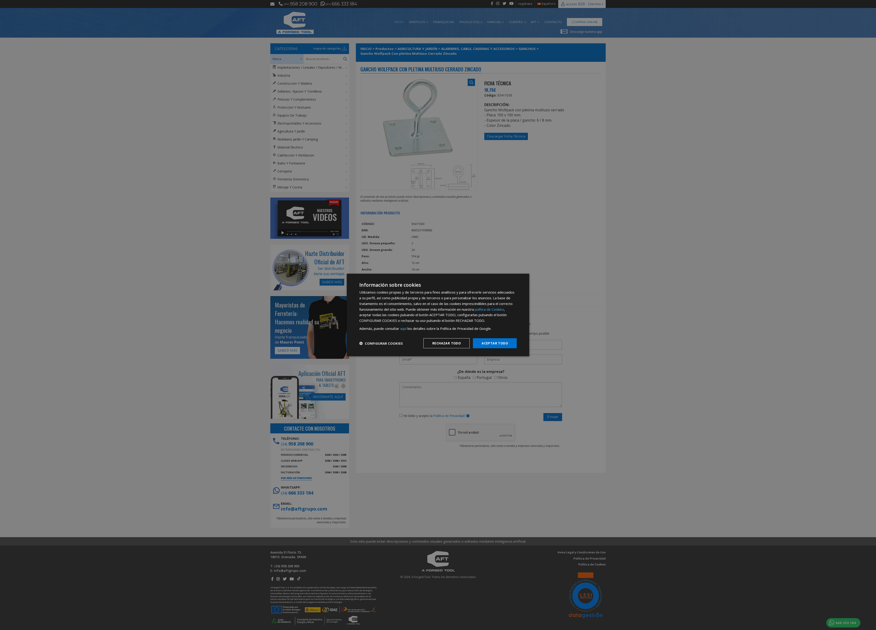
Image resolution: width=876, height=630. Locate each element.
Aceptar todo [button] (495, 343)
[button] (381, 343)
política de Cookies (489, 309)
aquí (403, 328)
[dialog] (438, 315)
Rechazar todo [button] (446, 343)
